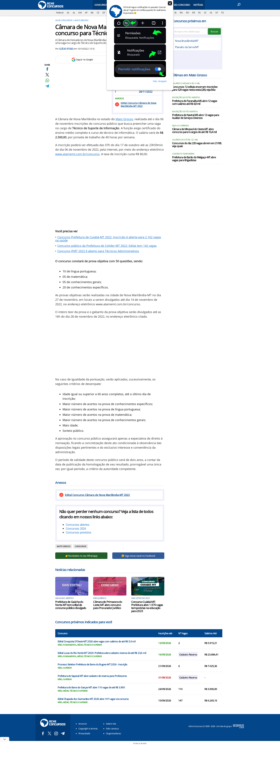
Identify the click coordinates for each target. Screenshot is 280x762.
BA (92, 12)
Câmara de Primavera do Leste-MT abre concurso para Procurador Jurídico (107, 604)
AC (68, 12)
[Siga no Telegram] (63, 733)
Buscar (214, 31)
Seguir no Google (84, 59)
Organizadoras (113, 733)
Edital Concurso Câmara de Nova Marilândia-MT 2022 (138, 104)
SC (205, 12)
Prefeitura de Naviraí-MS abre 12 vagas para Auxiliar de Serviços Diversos (195, 117)
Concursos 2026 (76, 528)
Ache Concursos (63, 20)
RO (187, 12)
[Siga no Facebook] (43, 733)
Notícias (198, 4)
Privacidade (84, 733)
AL (74, 12)
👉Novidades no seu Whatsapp (81, 555)
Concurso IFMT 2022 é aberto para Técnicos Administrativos (98, 251)
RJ (175, 12)
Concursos (80, 546)
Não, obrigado (160, 81)
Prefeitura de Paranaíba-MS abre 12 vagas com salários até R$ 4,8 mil (194, 102)
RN (181, 12)
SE (211, 12)
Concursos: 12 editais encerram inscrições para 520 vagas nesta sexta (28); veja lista (194, 88)
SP (216, 12)
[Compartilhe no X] (47, 75)
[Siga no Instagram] (56, 733)
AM (80, 12)
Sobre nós (111, 723)
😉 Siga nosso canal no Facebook (138, 555)
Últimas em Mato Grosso (189, 75)
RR (193, 12)
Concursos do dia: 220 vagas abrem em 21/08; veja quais (197, 145)
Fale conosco (112, 728)
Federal (60, 12)
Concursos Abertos (105, 4)
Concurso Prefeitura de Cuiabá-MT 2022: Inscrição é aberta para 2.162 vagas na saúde (108, 238)
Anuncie (82, 723)
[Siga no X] (49, 733)
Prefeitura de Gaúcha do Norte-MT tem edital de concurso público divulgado (70, 604)
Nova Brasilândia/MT (186, 41)
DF (103, 12)
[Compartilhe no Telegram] (47, 86)
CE (98, 12)
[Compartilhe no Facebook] (47, 69)
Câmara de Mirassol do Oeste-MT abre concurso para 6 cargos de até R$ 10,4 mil (194, 131)
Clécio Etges (66, 48)
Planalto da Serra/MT (187, 47)
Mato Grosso (81, 20)
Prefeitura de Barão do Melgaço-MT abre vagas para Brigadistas (194, 159)
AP (86, 12)
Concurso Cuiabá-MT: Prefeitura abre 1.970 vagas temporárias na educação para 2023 (147, 606)
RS (199, 12)
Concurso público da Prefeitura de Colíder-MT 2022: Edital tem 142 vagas (107, 245)
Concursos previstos (78, 532)
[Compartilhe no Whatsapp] (47, 80)
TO (222, 12)
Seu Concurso (182, 4)
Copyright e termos (88, 728)
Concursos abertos (77, 525)
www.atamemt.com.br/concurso (77, 154)
